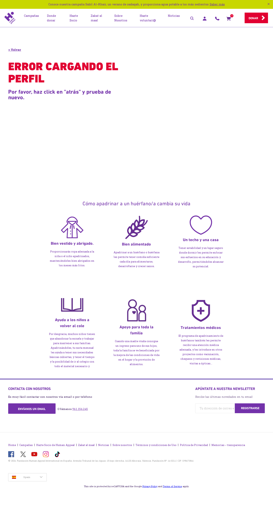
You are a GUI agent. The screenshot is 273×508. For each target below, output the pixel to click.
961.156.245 (80, 409)
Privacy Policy (149, 486)
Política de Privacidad (194, 445)
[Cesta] (228, 20)
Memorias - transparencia (228, 445)
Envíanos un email (32, 409)
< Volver (14, 50)
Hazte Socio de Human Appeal (55, 445)
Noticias (103, 445)
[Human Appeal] (10, 18)
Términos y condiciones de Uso (156, 445)
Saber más (217, 4)
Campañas (26, 445)
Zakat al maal (86, 445)
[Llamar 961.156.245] (217, 20)
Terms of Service (172, 486)
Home (12, 445)
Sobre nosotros (122, 445)
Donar (253, 18)
